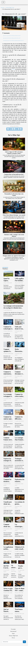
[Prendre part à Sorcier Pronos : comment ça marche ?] (21, 562)
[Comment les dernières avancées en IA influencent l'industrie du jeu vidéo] (8, 475)
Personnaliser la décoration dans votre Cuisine (14, 194)
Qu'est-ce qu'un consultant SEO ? (8, 590)
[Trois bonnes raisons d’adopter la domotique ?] (19, 604)
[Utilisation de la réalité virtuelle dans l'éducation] (19, 542)
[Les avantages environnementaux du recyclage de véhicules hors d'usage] (14, 298)
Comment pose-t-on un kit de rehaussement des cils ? (13, 40)
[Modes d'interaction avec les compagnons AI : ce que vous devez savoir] (19, 344)
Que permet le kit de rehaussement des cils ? (12, 38)
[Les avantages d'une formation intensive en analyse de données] (19, 433)
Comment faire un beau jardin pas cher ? (14, 174)
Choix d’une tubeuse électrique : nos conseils (14, 215)
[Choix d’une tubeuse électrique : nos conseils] (14, 207)
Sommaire (7, 33)
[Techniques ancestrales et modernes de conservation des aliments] (19, 454)
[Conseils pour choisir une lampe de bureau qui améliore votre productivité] (8, 497)
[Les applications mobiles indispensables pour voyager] (8, 542)
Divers (13, 637)
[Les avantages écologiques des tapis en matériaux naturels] (8, 389)
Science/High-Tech (10, 8)
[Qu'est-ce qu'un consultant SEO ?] (8, 584)
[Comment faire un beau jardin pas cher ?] (14, 166)
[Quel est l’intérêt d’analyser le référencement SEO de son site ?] (8, 604)
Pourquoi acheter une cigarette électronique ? (14, 255)
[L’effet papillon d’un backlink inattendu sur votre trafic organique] (19, 274)
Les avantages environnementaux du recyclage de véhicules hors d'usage (13, 308)
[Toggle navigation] (3, 2)
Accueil (2, 8)
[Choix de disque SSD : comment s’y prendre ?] (19, 584)
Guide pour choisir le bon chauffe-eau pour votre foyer (19, 330)
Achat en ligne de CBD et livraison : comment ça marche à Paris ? (14, 152)
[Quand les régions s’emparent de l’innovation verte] (8, 274)
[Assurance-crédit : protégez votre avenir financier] (14, 226)
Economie (13, 629)
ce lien (13, 69)
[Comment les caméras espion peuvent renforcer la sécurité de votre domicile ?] (8, 412)
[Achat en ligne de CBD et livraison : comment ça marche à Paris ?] (14, 144)
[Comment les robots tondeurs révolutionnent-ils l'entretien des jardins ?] (19, 389)
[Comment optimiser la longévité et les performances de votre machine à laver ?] (8, 344)
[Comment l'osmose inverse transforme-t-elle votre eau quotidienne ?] (8, 433)
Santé (13, 633)
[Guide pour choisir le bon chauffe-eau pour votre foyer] (19, 322)
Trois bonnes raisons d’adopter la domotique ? (19, 612)
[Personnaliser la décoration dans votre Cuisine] (14, 186)
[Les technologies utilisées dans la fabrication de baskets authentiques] (19, 519)
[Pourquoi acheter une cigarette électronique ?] (14, 248)
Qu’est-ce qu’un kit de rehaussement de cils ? (12, 35)
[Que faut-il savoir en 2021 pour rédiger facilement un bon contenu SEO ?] (7, 562)
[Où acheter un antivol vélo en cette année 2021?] (14, 562)
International (13, 631)
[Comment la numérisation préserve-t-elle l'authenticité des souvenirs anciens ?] (8, 367)
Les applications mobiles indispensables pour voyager (8, 550)
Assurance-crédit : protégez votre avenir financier (14, 235)
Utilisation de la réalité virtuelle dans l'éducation (19, 549)
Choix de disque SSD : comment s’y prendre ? (19, 590)
